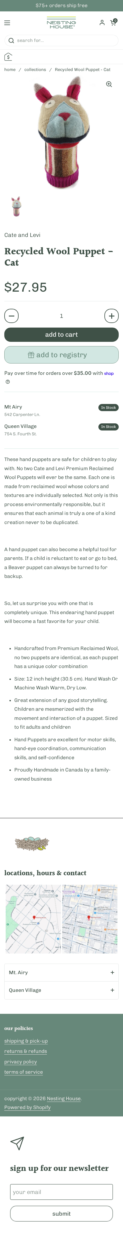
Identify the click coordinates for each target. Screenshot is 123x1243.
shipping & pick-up (26, 1041)
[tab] (61, 973)
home (9, 69)
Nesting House (64, 1098)
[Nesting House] (61, 22)
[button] (11, 316)
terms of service (23, 1072)
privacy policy (20, 1062)
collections (35, 69)
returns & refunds (25, 1051)
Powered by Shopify (27, 1107)
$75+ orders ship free (62, 5)
